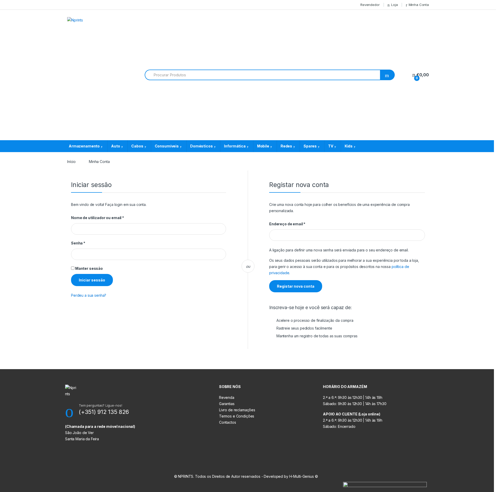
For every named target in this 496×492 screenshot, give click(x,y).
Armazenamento (84, 146)
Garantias (227, 403)
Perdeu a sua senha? (88, 295)
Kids (349, 146)
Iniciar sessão (92, 280)
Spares (310, 146)
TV (330, 146)
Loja (394, 5)
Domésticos (201, 146)
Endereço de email (297, 224)
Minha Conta (419, 5)
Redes (286, 146)
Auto (115, 146)
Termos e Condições (236, 416)
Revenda (226, 397)
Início (71, 161)
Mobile (263, 146)
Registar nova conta (295, 286)
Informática (234, 146)
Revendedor (370, 5)
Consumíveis (167, 146)
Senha (88, 243)
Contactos (227, 422)
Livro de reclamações (237, 410)
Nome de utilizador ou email (107, 217)
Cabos (137, 146)
